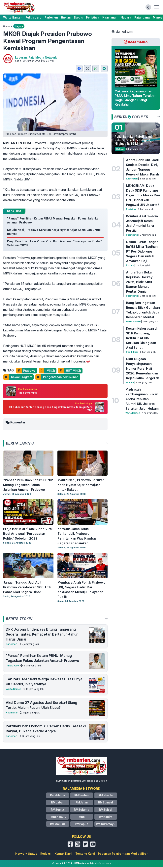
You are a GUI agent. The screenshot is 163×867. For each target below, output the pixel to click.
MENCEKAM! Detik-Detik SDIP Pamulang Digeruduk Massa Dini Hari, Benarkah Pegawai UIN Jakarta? (143, 195)
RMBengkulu (57, 816)
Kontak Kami (63, 853)
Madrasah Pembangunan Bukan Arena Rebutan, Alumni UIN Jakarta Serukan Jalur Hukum (142, 398)
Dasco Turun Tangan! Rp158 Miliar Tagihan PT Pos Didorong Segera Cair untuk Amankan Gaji (142, 251)
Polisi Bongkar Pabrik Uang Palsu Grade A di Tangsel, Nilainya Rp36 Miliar (134, 140)
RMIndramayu (105, 824)
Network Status (26, 853)
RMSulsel (105, 809)
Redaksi (45, 853)
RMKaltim (105, 816)
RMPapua (81, 824)
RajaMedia (57, 795)
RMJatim (82, 802)
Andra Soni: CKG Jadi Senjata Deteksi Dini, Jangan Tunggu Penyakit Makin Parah (142, 167)
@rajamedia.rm (122, 31)
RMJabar (57, 802)
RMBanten (81, 795)
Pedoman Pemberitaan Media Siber (123, 853)
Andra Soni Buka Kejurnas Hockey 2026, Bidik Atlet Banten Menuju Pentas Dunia (139, 281)
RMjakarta (105, 795)
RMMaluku (57, 824)
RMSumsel (105, 802)
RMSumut (57, 809)
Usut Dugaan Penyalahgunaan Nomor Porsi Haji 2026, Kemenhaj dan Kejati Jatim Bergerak (142, 368)
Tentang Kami (85, 853)
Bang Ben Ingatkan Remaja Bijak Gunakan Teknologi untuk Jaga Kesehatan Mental (143, 310)
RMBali (81, 816)
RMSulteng (81, 809)
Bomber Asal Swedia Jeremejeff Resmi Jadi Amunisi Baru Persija (142, 223)
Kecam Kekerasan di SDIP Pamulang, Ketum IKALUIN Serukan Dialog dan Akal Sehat (141, 338)
